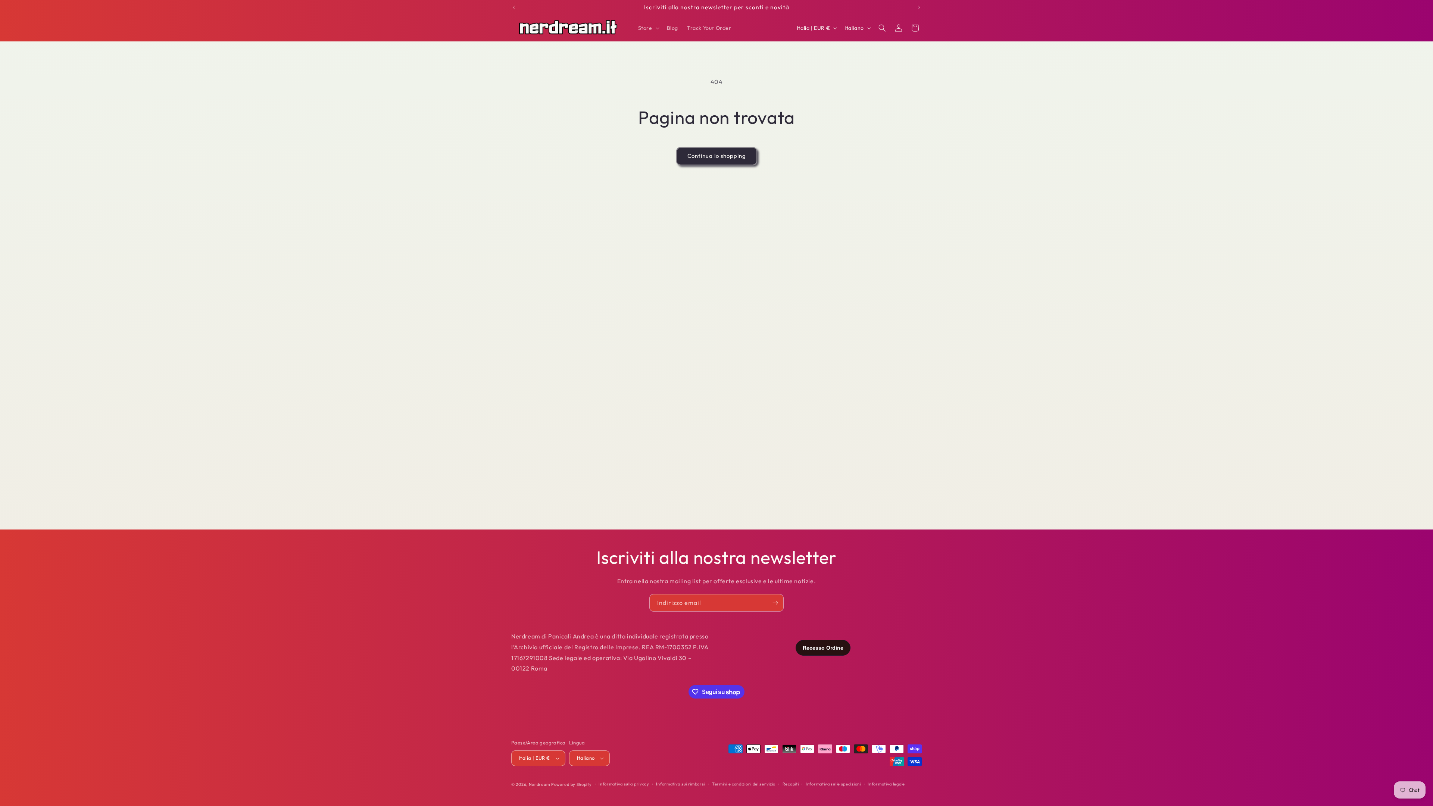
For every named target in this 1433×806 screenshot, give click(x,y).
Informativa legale (886, 784)
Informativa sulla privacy (624, 784)
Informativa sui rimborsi (680, 784)
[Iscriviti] (775, 603)
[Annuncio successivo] (919, 7)
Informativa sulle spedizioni (833, 784)
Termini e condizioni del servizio (743, 784)
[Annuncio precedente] (514, 7)
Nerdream (539, 784)
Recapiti (791, 784)
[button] (648, 28)
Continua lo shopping (716, 155)
